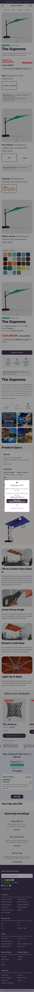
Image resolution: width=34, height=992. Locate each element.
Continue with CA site (17, 508)
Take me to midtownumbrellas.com (17, 500)
